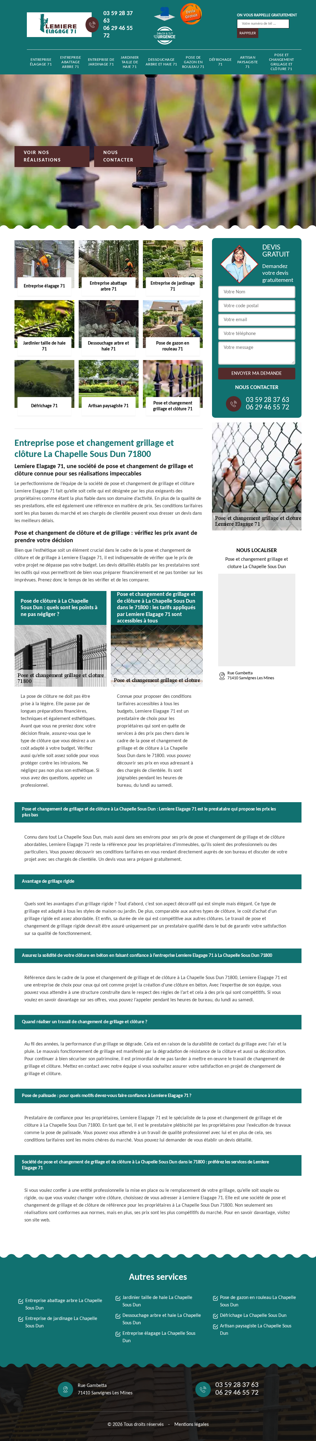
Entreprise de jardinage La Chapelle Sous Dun (61, 1322)
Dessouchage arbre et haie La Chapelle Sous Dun (162, 1319)
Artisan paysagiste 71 (247, 62)
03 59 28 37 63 (118, 17)
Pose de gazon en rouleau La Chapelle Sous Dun (258, 1301)
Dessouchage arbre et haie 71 (161, 62)
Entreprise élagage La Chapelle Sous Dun (159, 1337)
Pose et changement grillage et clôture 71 (281, 62)
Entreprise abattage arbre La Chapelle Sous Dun (63, 1304)
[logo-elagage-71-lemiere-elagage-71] (55, 24)
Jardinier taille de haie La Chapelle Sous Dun (157, 1301)
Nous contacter (118, 156)
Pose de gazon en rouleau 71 (193, 62)
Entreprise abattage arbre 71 (70, 62)
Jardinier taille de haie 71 (130, 62)
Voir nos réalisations (42, 156)
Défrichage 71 (220, 62)
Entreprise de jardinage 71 (101, 62)
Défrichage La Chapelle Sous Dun (253, 1315)
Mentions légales (191, 1424)
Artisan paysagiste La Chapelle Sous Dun (255, 1330)
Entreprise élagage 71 (41, 62)
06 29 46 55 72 (118, 32)
